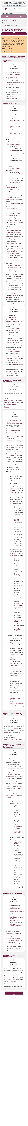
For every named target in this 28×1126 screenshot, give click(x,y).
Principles (10, 366)
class (11, 728)
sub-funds (15, 726)
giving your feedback (14, 5)
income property (18, 603)
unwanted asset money (17, 911)
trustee (17, 791)
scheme (14, 163)
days (20, 276)
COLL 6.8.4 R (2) (9, 977)
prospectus (19, 162)
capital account (14, 492)
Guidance (13, 49)
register (10, 790)
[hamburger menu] (2, 9)
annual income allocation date (14, 423)
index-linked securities (17, 520)
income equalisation (17, 565)
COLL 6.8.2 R (8, 972)
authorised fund (12, 84)
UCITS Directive (8, 407)
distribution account (15, 455)
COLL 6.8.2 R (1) (10, 89)
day (15, 148)
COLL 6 (4, 22)
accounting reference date (15, 134)
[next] (20, 33)
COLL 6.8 (16, 94)
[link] (7, 8)
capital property (16, 654)
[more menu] (26, 8)
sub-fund (13, 96)
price (20, 671)
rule (7, 238)
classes (14, 459)
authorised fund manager (13, 74)
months (12, 150)
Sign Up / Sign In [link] (18, 8)
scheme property (14, 661)
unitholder (18, 788)
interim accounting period (15, 644)
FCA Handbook (13, 20)
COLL (22, 20)
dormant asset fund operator (18, 832)
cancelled (20, 607)
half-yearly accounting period (16, 127)
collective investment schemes (17, 575)
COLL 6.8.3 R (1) (17, 90)
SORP (11, 480)
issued (15, 607)
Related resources (10, 51)
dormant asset (18, 814)
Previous (10, 993)
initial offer (20, 173)
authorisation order (15, 182)
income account (14, 490)
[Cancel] (26, 37)
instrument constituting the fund (13, 400)
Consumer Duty (18, 364)
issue (11, 667)
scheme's (8, 297)
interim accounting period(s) (14, 451)
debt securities (14, 501)
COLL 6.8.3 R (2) (11, 973)
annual (11, 642)
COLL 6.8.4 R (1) (12, 77)
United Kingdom (12, 404)
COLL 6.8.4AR (19, 758)
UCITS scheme (17, 395)
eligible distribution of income (17, 808)
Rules (6, 49)
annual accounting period (17, 120)
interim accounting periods (13, 440)
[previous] (7, 33)
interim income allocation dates (14, 436)
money (18, 830)
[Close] (25, 1)
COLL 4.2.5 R (8, 968)
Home (4, 20)
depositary (19, 82)
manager (8, 793)
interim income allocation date (14, 445)
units (19, 459)
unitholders (9, 349)
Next (17, 993)
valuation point (10, 243)
